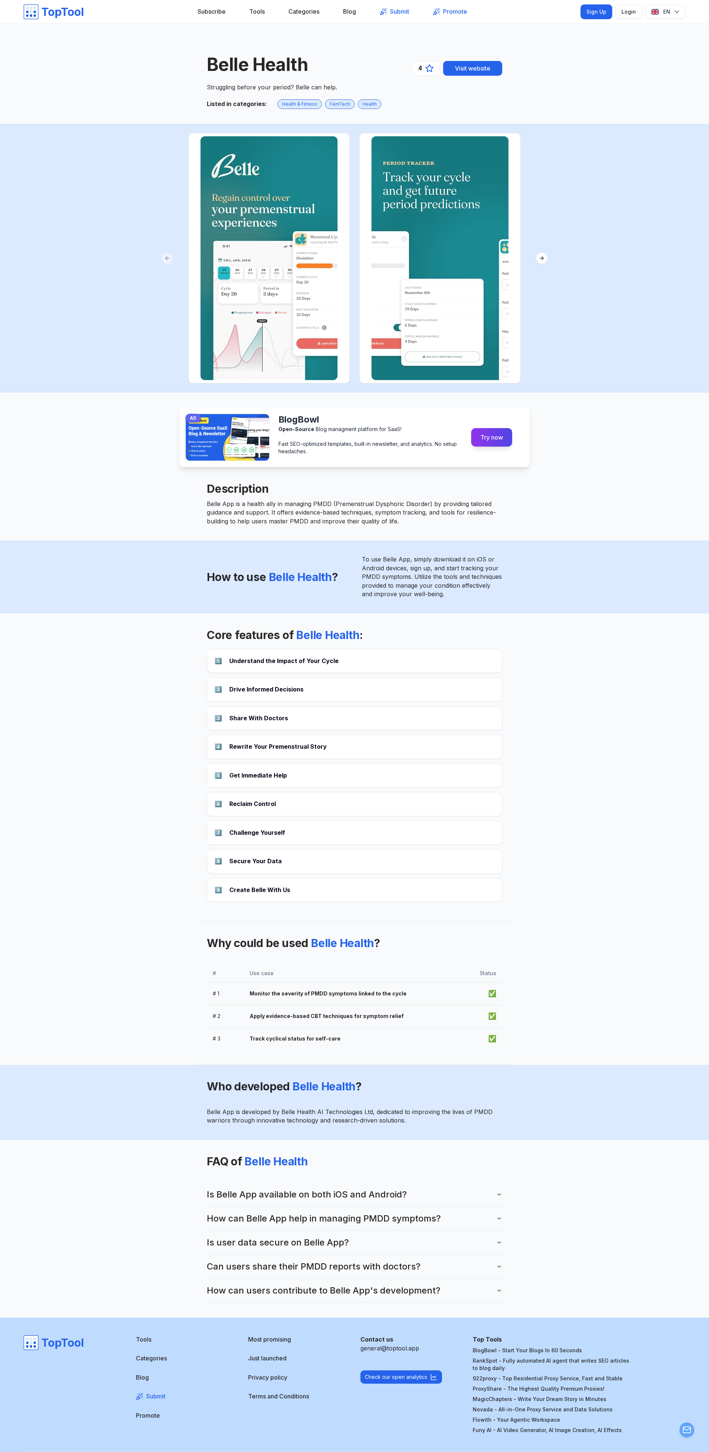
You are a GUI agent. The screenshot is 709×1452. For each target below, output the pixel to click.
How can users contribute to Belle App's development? (324, 1290)
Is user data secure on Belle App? (278, 1242)
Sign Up (596, 11)
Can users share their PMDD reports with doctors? (314, 1266)
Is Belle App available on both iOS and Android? (307, 1194)
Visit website (472, 68)
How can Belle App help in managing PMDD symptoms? (324, 1218)
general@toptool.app (389, 1348)
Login (628, 11)
